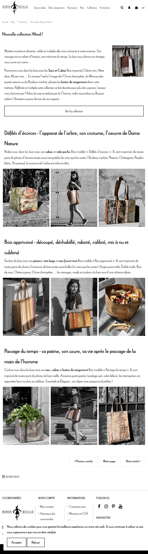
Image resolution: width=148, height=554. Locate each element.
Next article (132, 461)
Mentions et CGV (78, 513)
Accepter (17, 542)
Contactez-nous (77, 506)
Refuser (36, 542)
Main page (109, 461)
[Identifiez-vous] (129, 7)
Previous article (84, 461)
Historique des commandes (47, 516)
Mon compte (47, 506)
